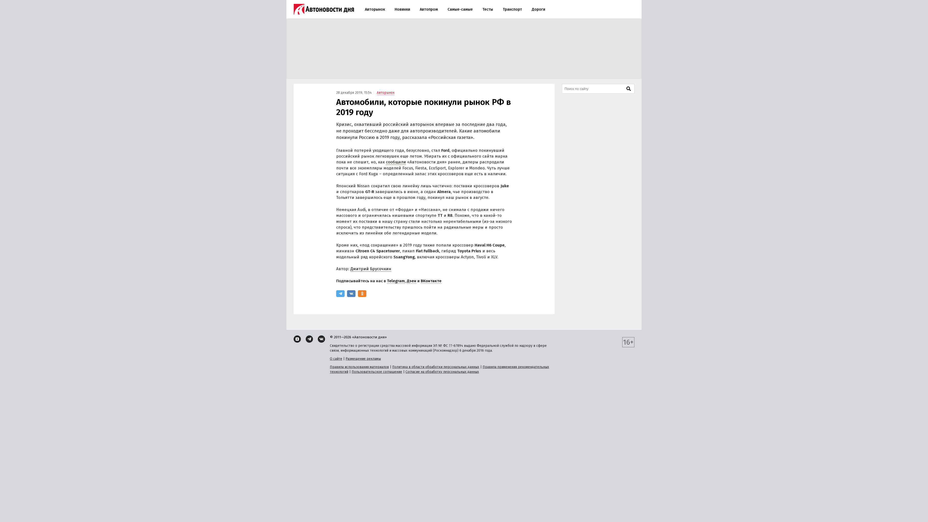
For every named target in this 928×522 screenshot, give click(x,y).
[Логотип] (324, 9)
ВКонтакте (431, 280)
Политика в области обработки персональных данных (435, 367)
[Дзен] (297, 339)
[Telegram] (340, 293)
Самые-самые (460, 9)
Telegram (396, 280)
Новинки (402, 9)
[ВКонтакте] (351, 293)
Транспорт (512, 9)
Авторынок (375, 9)
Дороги (538, 9)
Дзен (411, 280)
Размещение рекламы (363, 359)
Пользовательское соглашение (377, 372)
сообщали (396, 162)
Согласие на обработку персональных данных (442, 372)
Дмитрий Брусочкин (370, 268)
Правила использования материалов (359, 367)
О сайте (336, 359)
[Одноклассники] (362, 293)
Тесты (487, 9)
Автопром (429, 9)
